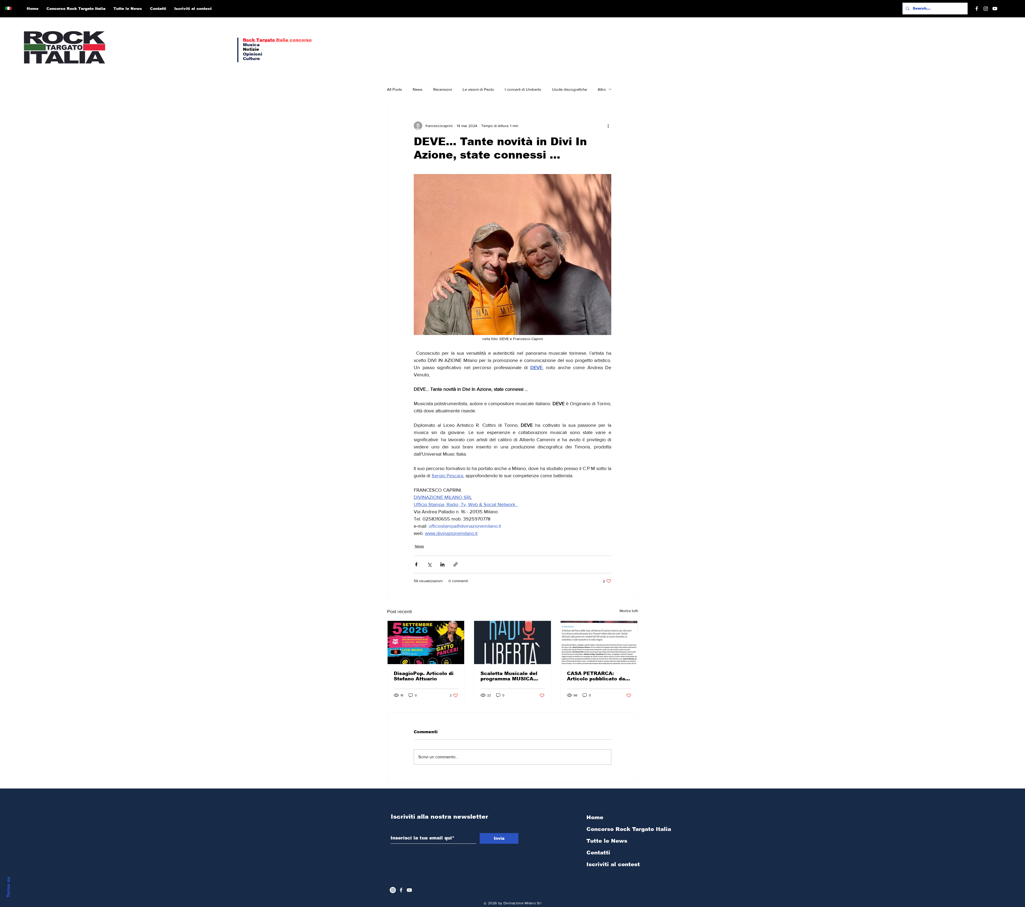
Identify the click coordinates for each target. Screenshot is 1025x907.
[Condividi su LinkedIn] (442, 564)
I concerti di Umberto (523, 89)
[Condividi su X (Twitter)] (429, 564)
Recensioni (442, 89)
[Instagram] (986, 8)
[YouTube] (995, 8)
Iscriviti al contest (613, 864)
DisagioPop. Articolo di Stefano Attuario (424, 676)
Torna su (8, 887)
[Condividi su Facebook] (416, 564)
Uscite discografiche (569, 89)
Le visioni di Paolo (478, 89)
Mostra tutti (629, 611)
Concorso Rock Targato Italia (614, 829)
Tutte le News (606, 841)
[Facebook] (977, 8)
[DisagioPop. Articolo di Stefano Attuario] (425, 642)
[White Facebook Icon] (401, 890)
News (418, 89)
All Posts (394, 89)
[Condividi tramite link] (455, 564)
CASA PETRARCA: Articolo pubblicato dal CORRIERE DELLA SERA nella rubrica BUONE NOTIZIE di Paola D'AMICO (598, 676)
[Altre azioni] (608, 126)
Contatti (598, 852)
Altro (602, 89)
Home (594, 817)
